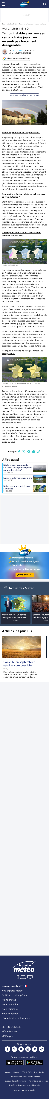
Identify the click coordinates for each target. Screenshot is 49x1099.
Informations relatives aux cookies (25, 1076)
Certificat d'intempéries (14, 995)
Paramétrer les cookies (38, 1081)
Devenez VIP (26, 574)
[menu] (4, 4)
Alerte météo (9, 999)
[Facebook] (7, 1049)
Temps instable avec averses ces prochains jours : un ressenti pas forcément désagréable (32, 24)
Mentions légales (12, 1072)
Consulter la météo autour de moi (24, 95)
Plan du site (39, 1072)
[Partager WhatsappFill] (33, 451)
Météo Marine (9, 1031)
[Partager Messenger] (28, 451)
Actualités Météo (12, 24)
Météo (3, 24)
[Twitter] (14, 1049)
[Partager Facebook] (19, 451)
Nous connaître (10, 1004)
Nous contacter (10, 1013)
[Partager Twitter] (23, 451)
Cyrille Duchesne (18, 51)
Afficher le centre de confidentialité (25, 1085)
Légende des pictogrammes (17, 1018)
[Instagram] (28, 1049)
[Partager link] (38, 451)
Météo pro (7, 1036)
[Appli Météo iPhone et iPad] (15, 1063)
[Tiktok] (41, 1049)
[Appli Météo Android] (34, 1063)
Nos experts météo (12, 990)
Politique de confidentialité (15, 1081)
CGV (30, 1072)
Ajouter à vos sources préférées (18, 58)
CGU (23, 1072)
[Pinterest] (34, 1049)
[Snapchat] (21, 1049)
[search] (45, 4)
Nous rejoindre (10, 1009)
